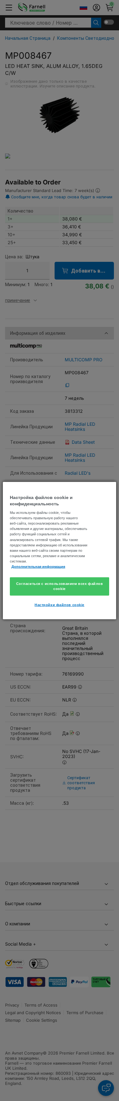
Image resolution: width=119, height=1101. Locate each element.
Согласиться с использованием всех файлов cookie (59, 586)
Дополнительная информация (38, 566)
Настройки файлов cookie (59, 604)
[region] (59, 550)
